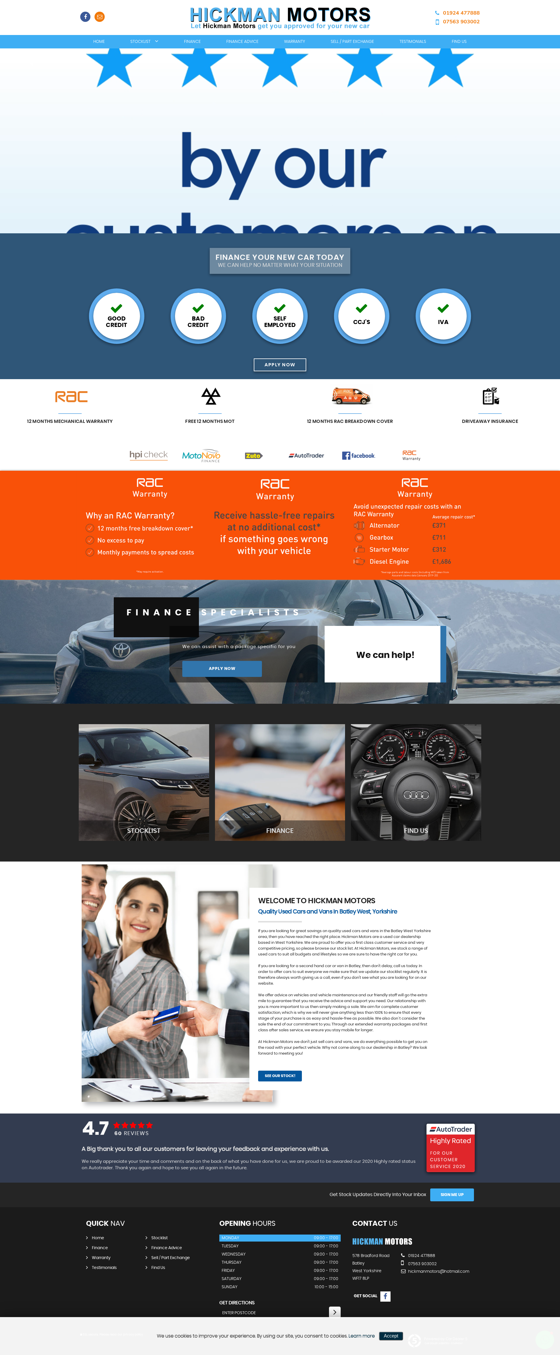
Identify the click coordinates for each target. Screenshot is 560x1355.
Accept (391, 1335)
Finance (192, 42)
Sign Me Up (452, 1195)
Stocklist (140, 42)
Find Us (459, 42)
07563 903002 (461, 21)
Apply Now (222, 669)
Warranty (294, 42)
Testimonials (413, 42)
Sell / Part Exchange (352, 42)
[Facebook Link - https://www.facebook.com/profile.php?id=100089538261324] (85, 17)
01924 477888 (461, 12)
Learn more (362, 1336)
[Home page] (280, 18)
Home (99, 42)
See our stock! (280, 1076)
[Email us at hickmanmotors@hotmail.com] (99, 17)
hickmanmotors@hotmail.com (438, 1272)
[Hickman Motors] (382, 1244)
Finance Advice (242, 42)
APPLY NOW (280, 365)
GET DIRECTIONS (237, 1302)
